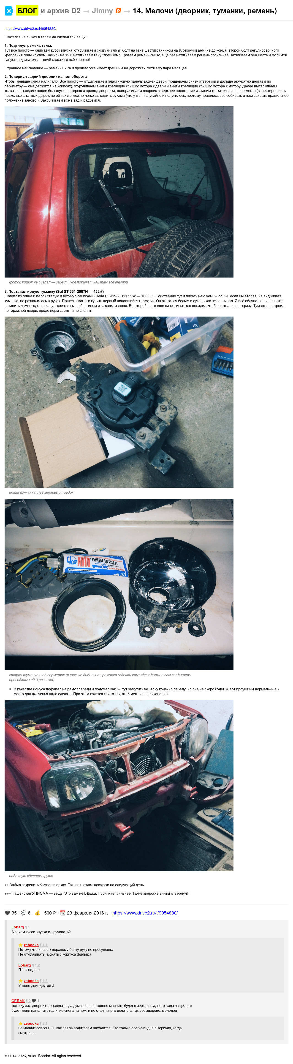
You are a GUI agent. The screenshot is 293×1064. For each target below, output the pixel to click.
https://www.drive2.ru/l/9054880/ (30, 28)
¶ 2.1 (44, 1023)
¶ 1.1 (44, 944)
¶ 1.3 (44, 980)
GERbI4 (18, 1000)
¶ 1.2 (36, 965)
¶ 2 (28, 1000)
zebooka (31, 944)
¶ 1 (27, 927)
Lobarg (17, 927)
